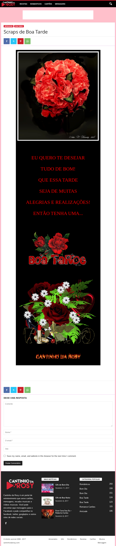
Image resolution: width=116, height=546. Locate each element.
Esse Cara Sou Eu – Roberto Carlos (63, 511)
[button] (110, 4)
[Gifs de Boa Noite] (48, 501)
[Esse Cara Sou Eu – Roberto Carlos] (48, 513)
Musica (102, 539)
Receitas (23, 4)
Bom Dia (83, 489)
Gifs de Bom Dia (62, 484)
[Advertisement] (58, 14)
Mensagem (8, 26)
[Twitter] (14, 41)
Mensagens (60, 4)
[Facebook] (7, 41)
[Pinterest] (21, 41)
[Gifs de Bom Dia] (48, 488)
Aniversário (53, 539)
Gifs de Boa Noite (62, 497)
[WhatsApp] (27, 41)
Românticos (85, 484)
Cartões (48, 4)
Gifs (62, 539)
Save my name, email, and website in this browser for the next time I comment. (41, 456)
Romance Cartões (87, 507)
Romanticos (36, 4)
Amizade (83, 511)
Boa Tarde (19, 26)
